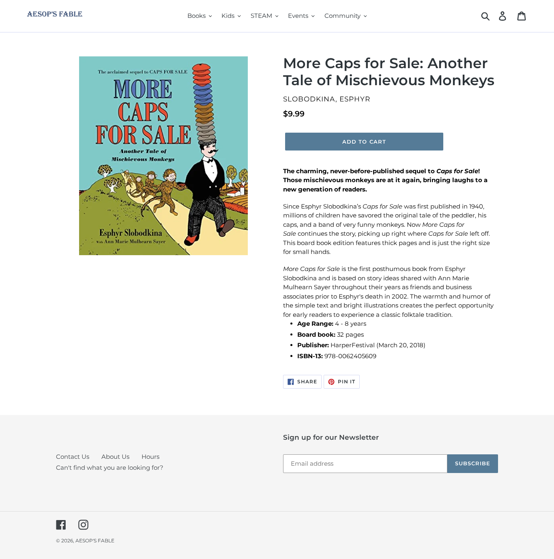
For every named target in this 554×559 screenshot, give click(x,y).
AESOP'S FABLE (94, 541)
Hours (150, 456)
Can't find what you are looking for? (109, 467)
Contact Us (72, 456)
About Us (115, 456)
